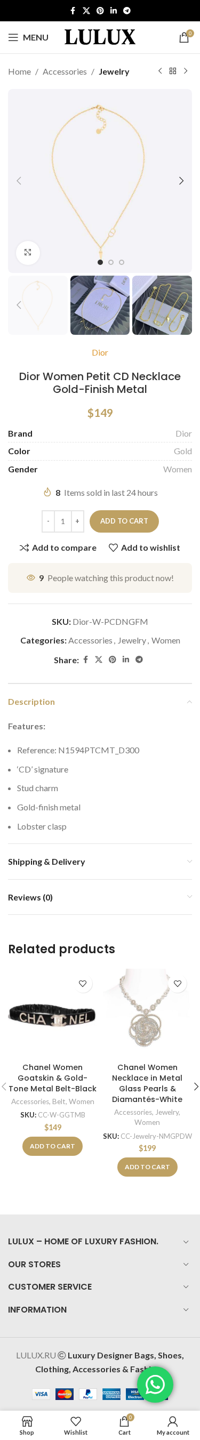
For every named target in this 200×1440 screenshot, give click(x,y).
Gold (183, 451)
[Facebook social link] (73, 11)
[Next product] (185, 71)
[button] (18, 180)
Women (177, 469)
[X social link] (86, 11)
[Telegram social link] (127, 11)
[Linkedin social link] (113, 11)
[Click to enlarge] (28, 253)
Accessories (65, 71)
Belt (59, 1101)
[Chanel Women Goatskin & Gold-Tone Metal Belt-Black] (53, 1013)
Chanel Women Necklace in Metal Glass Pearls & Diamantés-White (147, 1083)
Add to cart (124, 521)
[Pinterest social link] (100, 11)
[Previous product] (160, 71)
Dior (100, 352)
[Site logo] (100, 36)
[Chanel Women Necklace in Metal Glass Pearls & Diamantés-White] (148, 1013)
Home (19, 71)
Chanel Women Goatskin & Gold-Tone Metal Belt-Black (53, 1078)
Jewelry (114, 71)
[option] (100, 262)
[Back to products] (172, 71)
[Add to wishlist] (83, 983)
